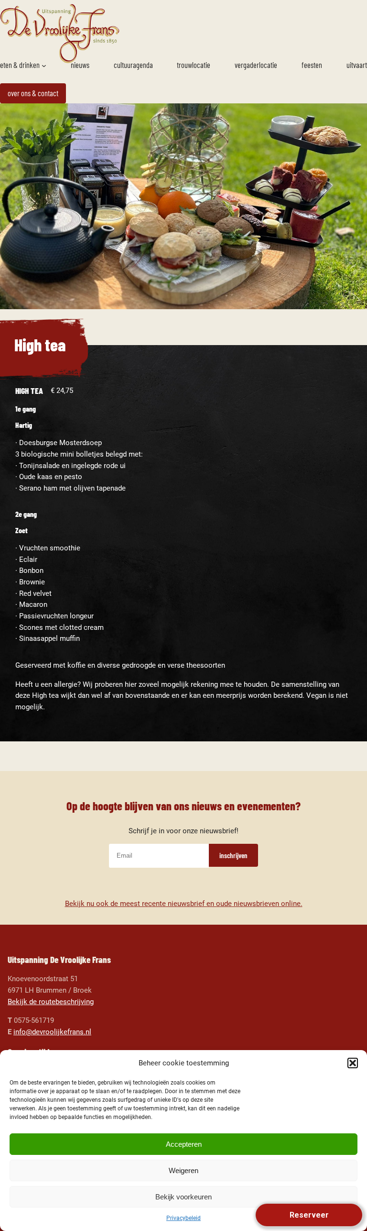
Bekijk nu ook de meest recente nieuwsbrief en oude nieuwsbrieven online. (183, 903)
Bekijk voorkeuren (183, 1197)
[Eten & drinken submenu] (44, 65)
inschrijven (233, 855)
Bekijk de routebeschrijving (51, 1001)
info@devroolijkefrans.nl (52, 1032)
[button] (352, 1063)
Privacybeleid (183, 1218)
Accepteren (184, 1144)
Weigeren (183, 1170)
